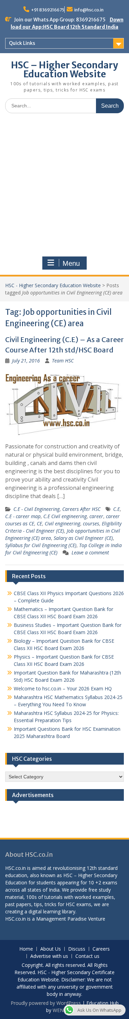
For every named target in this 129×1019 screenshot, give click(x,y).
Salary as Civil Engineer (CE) (83, 538)
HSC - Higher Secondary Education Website (53, 285)
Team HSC (63, 360)
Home (26, 949)
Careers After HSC (81, 509)
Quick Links (22, 43)
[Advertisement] (64, 186)
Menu (71, 263)
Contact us (87, 956)
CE (39, 523)
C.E (116, 509)
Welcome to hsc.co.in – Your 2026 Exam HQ (63, 688)
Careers (101, 949)
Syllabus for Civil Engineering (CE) (40, 545)
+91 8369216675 (47, 9)
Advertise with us (49, 956)
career (96, 516)
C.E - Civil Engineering (36, 509)
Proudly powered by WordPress (46, 1003)
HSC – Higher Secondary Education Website (64, 69)
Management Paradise (61, 918)
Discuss (76, 949)
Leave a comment (90, 552)
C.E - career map (23, 516)
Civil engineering (62, 523)
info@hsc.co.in (89, 9)
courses (91, 523)
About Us (50, 949)
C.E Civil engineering (65, 516)
